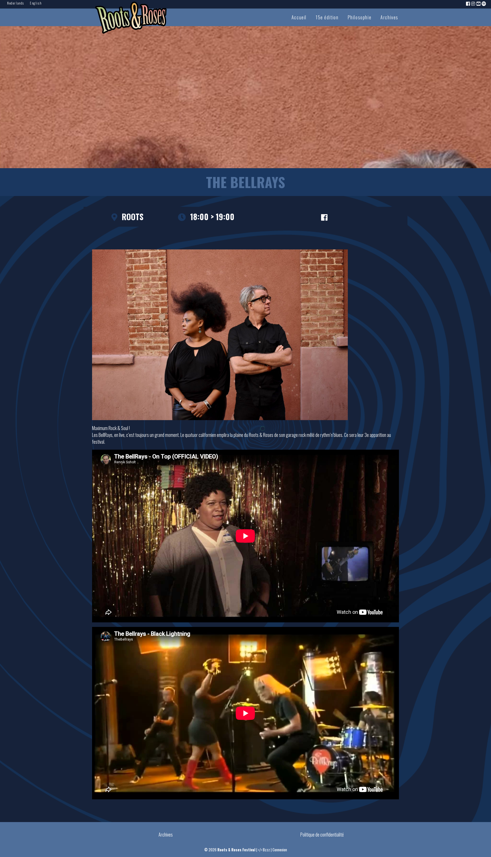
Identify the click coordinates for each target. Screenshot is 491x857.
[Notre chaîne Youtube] (479, 3)
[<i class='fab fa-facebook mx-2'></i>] (324, 216)
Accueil (299, 17)
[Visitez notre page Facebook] (468, 3)
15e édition (327, 17)
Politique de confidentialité (322, 834)
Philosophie (360, 17)
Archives (389, 17)
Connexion (279, 849)
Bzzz (266, 849)
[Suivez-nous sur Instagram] (473, 3)
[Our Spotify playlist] (484, 3)
